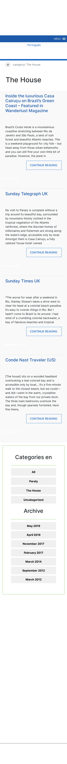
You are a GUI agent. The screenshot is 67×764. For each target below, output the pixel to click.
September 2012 (33, 570)
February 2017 (33, 552)
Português (33, 45)
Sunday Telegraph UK (26, 193)
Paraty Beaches (50, 624)
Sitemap (27, 752)
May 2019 (33, 526)
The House (33, 490)
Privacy (40, 752)
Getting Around (19, 649)
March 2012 (34, 579)
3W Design (42, 759)
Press (12, 632)
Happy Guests (18, 628)
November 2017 (33, 543)
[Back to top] (55, 752)
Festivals (45, 657)
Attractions (47, 632)
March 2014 (33, 561)
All (33, 472)
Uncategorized (33, 499)
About (13, 624)
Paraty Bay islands (51, 628)
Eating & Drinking (51, 636)
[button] (57, 38)
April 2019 (34, 535)
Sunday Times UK (22, 280)
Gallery (14, 636)
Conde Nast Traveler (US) (30, 359)
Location (14, 644)
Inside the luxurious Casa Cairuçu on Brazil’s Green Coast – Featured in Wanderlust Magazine (29, 103)
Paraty (33, 481)
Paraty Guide (17, 640)
